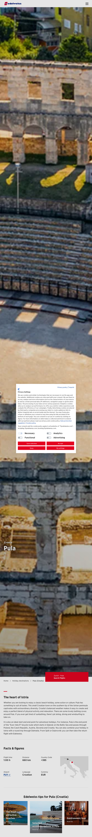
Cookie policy (31, 423)
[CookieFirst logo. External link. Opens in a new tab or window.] (19, 389)
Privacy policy (62, 387)
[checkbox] (49, 433)
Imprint (71, 387)
